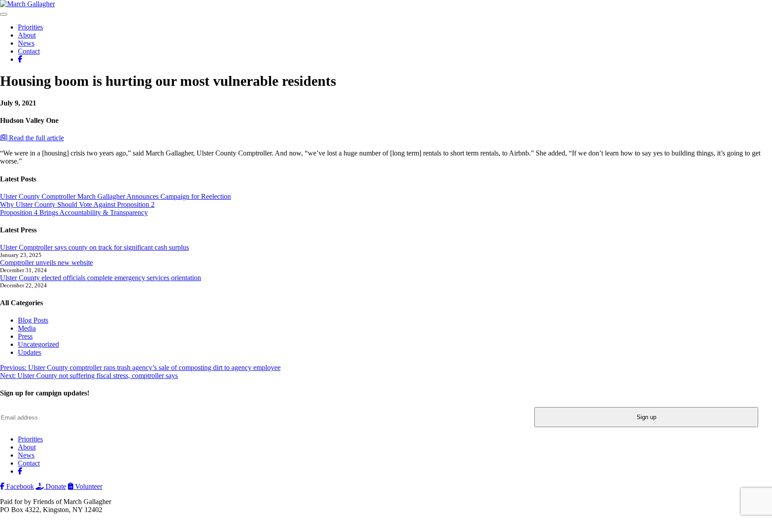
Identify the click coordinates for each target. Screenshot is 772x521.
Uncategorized (38, 344)
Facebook (19, 486)
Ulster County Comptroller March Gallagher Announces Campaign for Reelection (115, 196)
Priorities (30, 27)
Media (27, 328)
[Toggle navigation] (3, 14)
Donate (55, 486)
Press (25, 336)
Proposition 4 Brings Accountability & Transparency (74, 212)
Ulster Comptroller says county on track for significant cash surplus (94, 247)
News (26, 43)
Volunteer (87, 486)
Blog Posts (33, 320)
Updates (29, 352)
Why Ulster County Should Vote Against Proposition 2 (77, 204)
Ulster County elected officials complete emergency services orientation (100, 278)
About (27, 35)
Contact (29, 51)
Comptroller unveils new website (46, 262)
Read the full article (35, 138)
